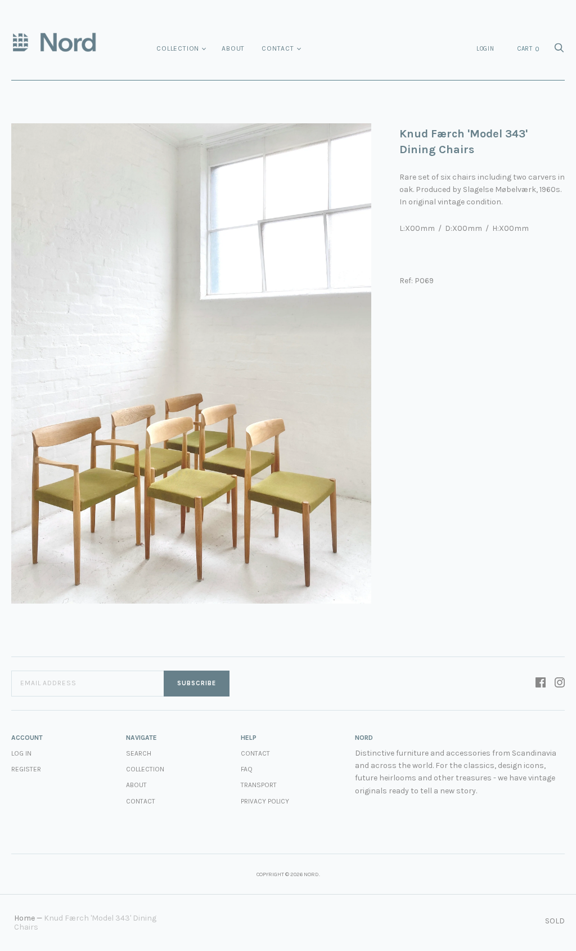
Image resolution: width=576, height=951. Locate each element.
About (233, 48)
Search (138, 753)
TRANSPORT (259, 785)
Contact (278, 48)
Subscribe (196, 683)
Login (485, 48)
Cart (529, 49)
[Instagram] (560, 683)
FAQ (247, 769)
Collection (177, 48)
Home (24, 918)
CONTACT (255, 753)
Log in (21, 753)
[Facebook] (541, 683)
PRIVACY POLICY (265, 801)
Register (26, 769)
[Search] (559, 51)
